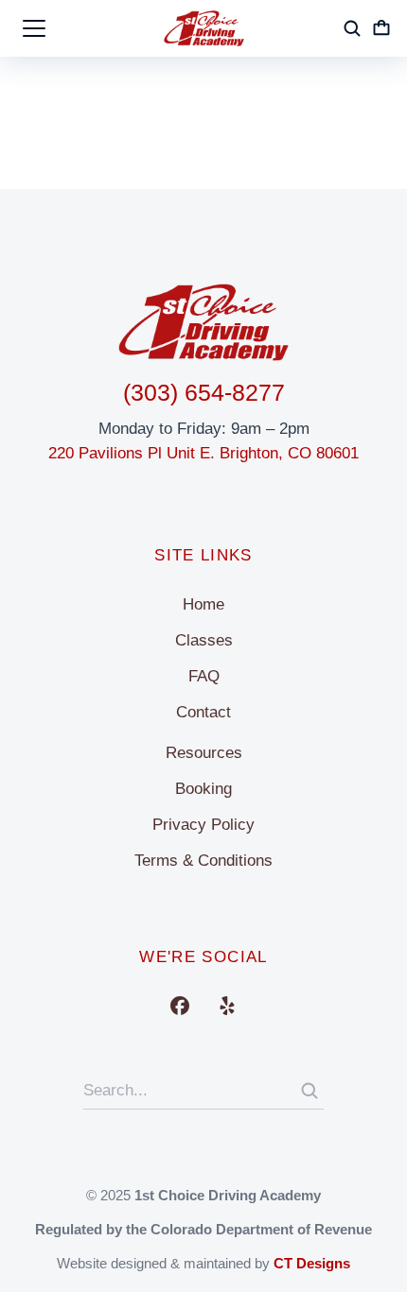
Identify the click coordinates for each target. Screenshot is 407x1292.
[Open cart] (381, 28)
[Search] (309, 1091)
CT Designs (312, 1263)
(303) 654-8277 (204, 392)
